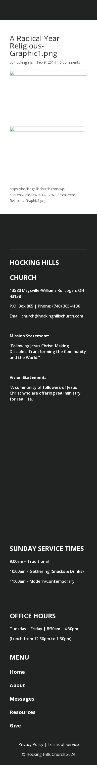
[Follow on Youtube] (37, 239)
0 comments (70, 62)
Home (17, 672)
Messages (22, 698)
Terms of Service (63, 744)
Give (15, 725)
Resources (23, 712)
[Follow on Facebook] (57, 239)
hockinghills (23, 62)
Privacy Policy (30, 744)
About (17, 685)
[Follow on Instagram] (78, 239)
